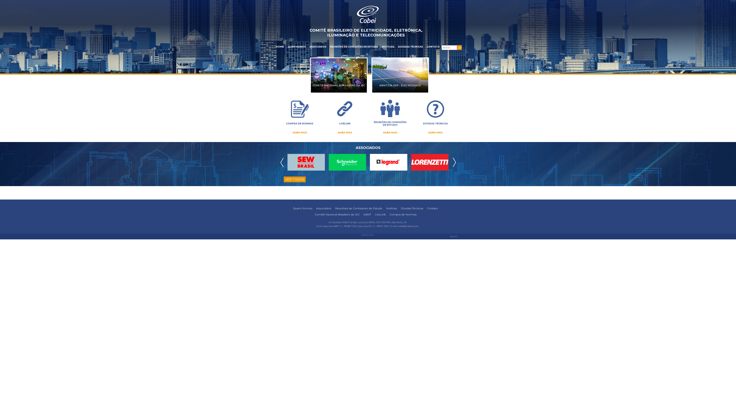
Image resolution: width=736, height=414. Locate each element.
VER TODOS (294, 179)
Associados (318, 46)
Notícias (388, 46)
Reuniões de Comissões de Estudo (354, 46)
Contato (433, 46)
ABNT (367, 214)
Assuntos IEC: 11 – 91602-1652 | (374, 226)
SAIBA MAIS (299, 132)
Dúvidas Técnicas (410, 46)
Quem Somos (297, 46)
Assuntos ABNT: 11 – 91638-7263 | (340, 226)
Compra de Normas (403, 214)
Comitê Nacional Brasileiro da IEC (337, 214)
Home (280, 46)
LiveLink (380, 214)
